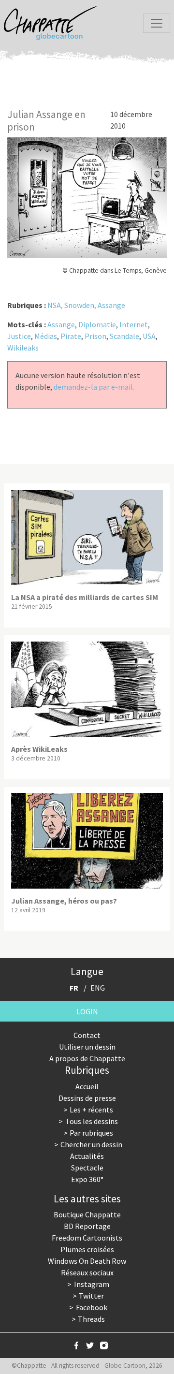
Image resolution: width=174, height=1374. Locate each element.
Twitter (91, 1296)
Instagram (91, 1284)
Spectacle (87, 1167)
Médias (45, 336)
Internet (133, 324)
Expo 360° (87, 1179)
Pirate (70, 336)
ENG (97, 988)
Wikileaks (23, 347)
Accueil (87, 1086)
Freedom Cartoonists (87, 1237)
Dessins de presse (87, 1098)
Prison (95, 336)
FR (74, 988)
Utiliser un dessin (87, 1047)
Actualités (87, 1156)
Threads (91, 1319)
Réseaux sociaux (87, 1272)
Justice (19, 336)
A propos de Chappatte (87, 1058)
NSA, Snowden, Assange (86, 305)
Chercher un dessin (91, 1144)
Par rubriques (91, 1133)
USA (149, 336)
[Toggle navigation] (156, 23)
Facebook (91, 1307)
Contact (87, 1035)
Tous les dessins (91, 1121)
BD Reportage (87, 1226)
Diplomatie (97, 324)
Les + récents (91, 1109)
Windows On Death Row (87, 1261)
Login (87, 1011)
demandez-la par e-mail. (94, 387)
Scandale (124, 336)
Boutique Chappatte (87, 1214)
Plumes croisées (87, 1249)
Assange (61, 324)
